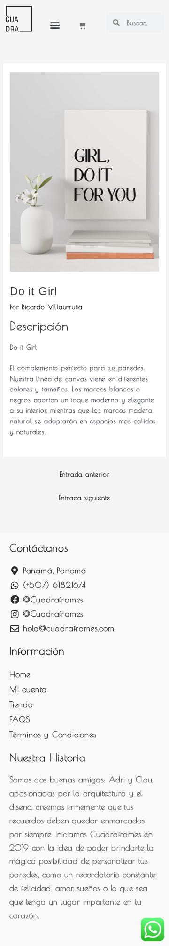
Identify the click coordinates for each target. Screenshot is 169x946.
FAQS (19, 719)
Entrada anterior (85, 474)
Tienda (21, 704)
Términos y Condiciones (53, 734)
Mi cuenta (28, 689)
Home (20, 674)
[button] (55, 24)
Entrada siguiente (85, 497)
